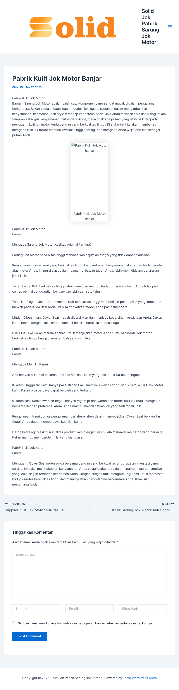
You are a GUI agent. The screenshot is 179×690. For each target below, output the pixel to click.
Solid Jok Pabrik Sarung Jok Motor (150, 26)
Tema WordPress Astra (140, 678)
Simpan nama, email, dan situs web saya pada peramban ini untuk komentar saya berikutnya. (85, 623)
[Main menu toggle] (170, 26)
